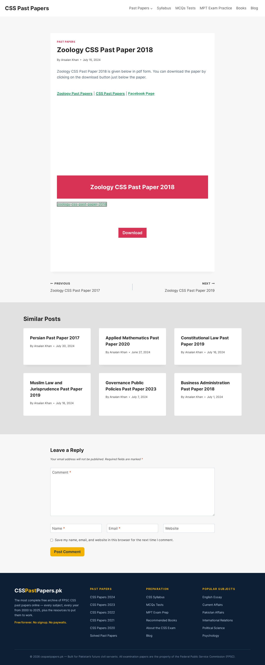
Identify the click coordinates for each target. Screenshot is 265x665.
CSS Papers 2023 (102, 605)
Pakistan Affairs (213, 612)
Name (58, 528)
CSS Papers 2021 (102, 620)
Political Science (213, 628)
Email (114, 528)
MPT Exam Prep (157, 612)
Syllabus (164, 8)
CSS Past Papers (110, 93)
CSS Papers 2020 (102, 628)
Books (241, 8)
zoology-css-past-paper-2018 (82, 204)
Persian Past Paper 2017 (55, 337)
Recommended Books (161, 620)
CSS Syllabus (155, 597)
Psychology (210, 635)
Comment (61, 472)
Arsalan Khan (70, 59)
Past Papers (66, 41)
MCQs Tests (185, 8)
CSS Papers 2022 (102, 612)
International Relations (217, 620)
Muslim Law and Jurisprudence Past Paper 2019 (56, 389)
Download (132, 232)
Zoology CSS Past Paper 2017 (75, 287)
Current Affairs (212, 605)
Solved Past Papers (103, 635)
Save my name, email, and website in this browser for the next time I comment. (114, 540)
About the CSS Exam (161, 628)
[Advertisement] (132, 132)
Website (172, 528)
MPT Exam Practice (216, 8)
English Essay (212, 597)
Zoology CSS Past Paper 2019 (190, 287)
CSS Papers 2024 (102, 597)
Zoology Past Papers (75, 93)
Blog (254, 8)
